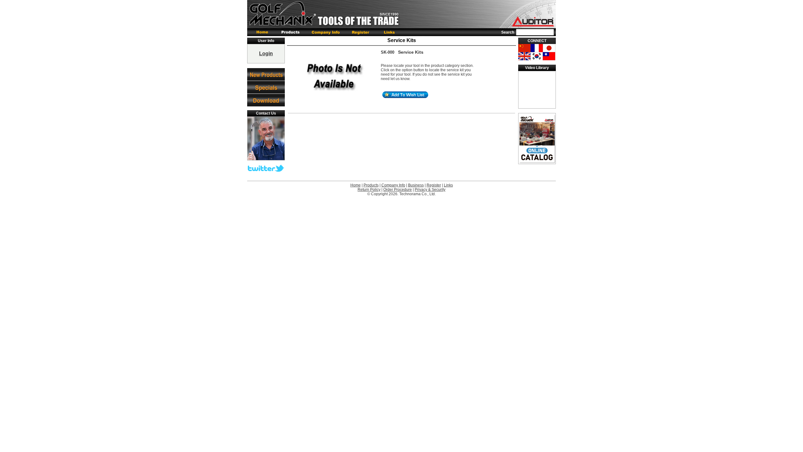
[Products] (291, 32)
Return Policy (369, 189)
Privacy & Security (430, 189)
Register (434, 185)
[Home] (261, 32)
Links (448, 185)
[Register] (361, 32)
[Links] (389, 32)
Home (355, 185)
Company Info (393, 185)
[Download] (266, 100)
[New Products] (266, 74)
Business (416, 185)
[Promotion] (266, 87)
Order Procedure (397, 189)
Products (371, 185)
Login (266, 53)
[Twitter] (266, 170)
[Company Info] (326, 32)
